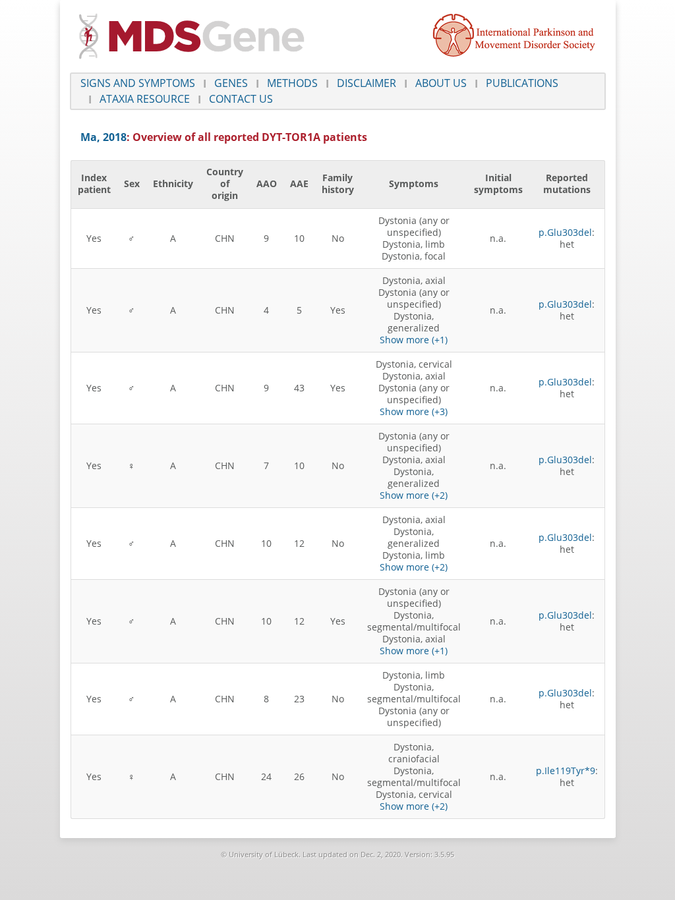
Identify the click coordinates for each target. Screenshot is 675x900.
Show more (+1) (414, 339)
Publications (522, 83)
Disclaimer (366, 83)
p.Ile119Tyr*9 (565, 770)
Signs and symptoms (137, 83)
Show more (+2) (414, 495)
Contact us (241, 99)
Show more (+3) (414, 411)
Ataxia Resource (145, 99)
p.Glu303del (565, 232)
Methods (292, 83)
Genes (231, 83)
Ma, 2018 (103, 137)
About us (441, 83)
